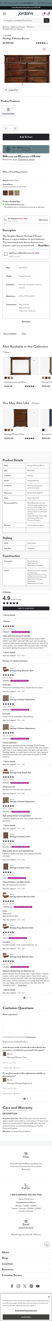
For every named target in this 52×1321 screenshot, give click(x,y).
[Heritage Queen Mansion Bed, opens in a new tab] (6, 895)
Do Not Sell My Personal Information (26, 1311)
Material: (11, 180)
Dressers (30, 27)
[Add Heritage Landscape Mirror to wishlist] (34, 360)
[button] (40, 43)
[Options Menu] (48, 656)
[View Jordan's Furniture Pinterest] (30, 1286)
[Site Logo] (25, 14)
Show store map (13, 221)
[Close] (49, 1297)
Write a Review (26, 608)
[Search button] (46, 20)
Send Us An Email (26, 1227)
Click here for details (26, 159)
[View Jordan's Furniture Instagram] (17, 1286)
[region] (26, 1307)
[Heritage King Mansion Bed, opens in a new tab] (6, 669)
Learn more (30, 1037)
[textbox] (14, 1024)
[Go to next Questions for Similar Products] (30, 1099)
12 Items (36, 403)
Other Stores (43, 220)
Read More (22, 985)
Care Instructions (8, 113)
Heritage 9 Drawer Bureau (12, 29)
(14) (46, 43)
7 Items (6, 352)
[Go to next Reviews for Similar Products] (30, 998)
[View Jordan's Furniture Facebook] (11, 1286)
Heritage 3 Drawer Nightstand (22, 699)
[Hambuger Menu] (5, 14)
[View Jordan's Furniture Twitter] (24, 1286)
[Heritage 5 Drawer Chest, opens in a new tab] (6, 835)
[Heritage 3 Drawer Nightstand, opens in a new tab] (6, 698)
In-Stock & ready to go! (14, 204)
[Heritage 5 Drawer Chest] (20, 418)
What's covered (14, 256)
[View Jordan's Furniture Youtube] (37, 1286)
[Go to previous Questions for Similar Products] (21, 1099)
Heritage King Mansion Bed (21, 671)
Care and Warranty (17, 1107)
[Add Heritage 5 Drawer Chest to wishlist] (34, 412)
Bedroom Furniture (18, 27)
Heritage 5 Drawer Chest (20, 837)
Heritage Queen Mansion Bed (22, 897)
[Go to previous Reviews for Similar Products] (21, 998)
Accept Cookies (26, 1317)
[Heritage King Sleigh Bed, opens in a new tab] (6, 771)
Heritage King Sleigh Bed (20, 773)
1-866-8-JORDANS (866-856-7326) (26, 1194)
